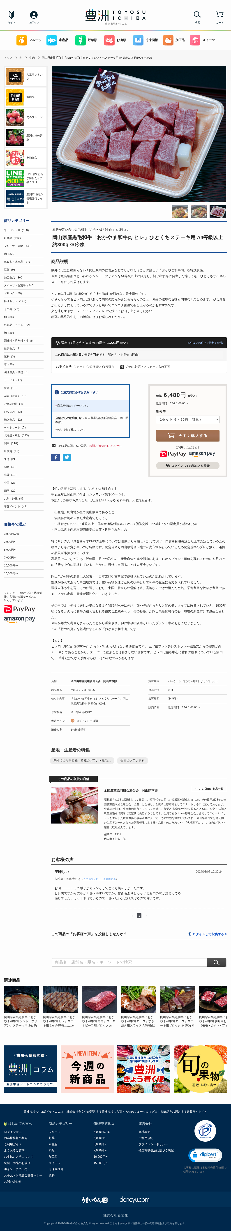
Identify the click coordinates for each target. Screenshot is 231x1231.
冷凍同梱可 (56, 1169)
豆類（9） (10, 269)
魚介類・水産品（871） (18, 261)
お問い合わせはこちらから (105, 445)
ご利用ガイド (13, 1144)
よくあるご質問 (14, 1150)
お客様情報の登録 (16, 1138)
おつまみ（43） (13, 411)
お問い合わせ (13, 1181)
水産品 (63, 40)
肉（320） (10, 253)
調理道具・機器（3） (17, 372)
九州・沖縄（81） (15, 498)
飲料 (52, 1175)
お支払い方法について (18, 1156)
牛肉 (32, 57)
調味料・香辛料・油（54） (20, 340)
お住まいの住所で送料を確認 (205, 342)
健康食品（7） (13, 348)
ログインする (13, 1132)
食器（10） (11, 388)
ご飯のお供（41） (15, 403)
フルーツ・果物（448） (18, 246)
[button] (205, 1155)
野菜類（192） (13, 238)
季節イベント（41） (16, 506)
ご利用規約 (146, 1138)
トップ (8, 57)
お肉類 (121, 40)
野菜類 (92, 40)
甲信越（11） (12, 451)
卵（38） (9, 317)
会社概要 (144, 1132)
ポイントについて (16, 1169)
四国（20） (11, 490)
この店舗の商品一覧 (211, 788)
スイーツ (208, 40)
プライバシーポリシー (153, 1144)
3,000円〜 (10, 541)
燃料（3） (10, 356)
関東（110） (12, 443)
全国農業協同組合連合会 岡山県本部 (94, 681)
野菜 (52, 1138)
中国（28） (11, 482)
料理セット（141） (16, 301)
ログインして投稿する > (210, 934)
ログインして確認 (87, 720)
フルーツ (35, 40)
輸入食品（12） (13, 419)
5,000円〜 (10, 549)
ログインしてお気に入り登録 (190, 465)
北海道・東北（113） (17, 435)
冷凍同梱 (152, 40)
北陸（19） (11, 474)
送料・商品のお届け (17, 1163)
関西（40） (11, 467)
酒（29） (9, 332)
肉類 (52, 1150)
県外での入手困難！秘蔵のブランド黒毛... (82, 760)
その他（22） (12, 309)
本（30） (9, 364)
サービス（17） (13, 380)
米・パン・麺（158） (17, 230)
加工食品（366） (14, 277)
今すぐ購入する (193, 435)
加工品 (180, 40)
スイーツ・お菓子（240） (20, 285)
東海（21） (11, 459)
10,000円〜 (11, 565)
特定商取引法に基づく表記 (156, 1150)
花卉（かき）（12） (16, 396)
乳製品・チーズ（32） (18, 325)
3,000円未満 (11, 534)
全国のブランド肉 (132, 760)
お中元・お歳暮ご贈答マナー (23, 1175)
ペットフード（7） (15, 427)
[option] (23, 1007)
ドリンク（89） (13, 293)
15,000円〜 (11, 573)
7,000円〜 (10, 557)
